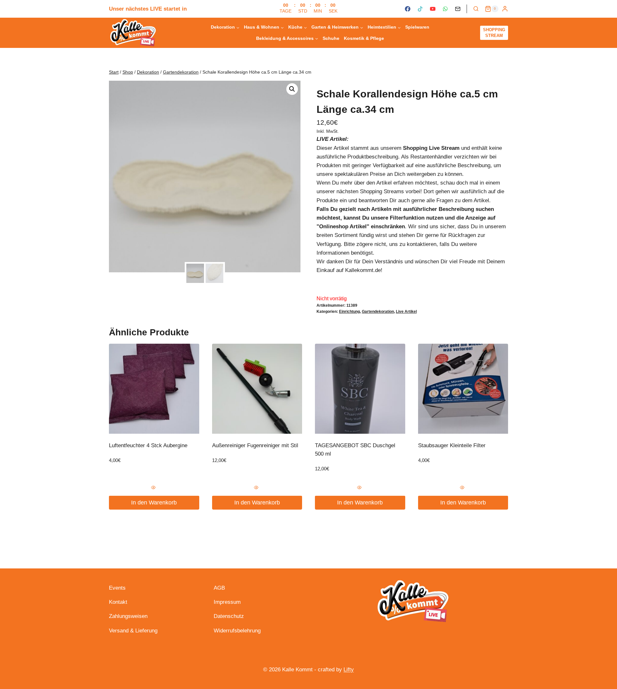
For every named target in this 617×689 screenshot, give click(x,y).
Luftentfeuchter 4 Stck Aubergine (148, 445)
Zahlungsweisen (128, 616)
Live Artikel (406, 311)
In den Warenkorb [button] (154, 502)
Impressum (227, 602)
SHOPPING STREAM (494, 32)
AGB (219, 588)
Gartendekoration (378, 311)
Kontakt (118, 602)
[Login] (505, 8)
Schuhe (331, 38)
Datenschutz (229, 616)
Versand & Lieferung (133, 631)
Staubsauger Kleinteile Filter (452, 445)
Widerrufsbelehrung (237, 631)
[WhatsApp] (445, 9)
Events (117, 588)
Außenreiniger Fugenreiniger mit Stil (255, 445)
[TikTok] (420, 9)
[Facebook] (407, 9)
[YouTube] (432, 9)
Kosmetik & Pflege (364, 38)
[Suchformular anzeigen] (476, 9)
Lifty (349, 669)
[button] (292, 89)
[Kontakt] (457, 9)
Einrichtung (349, 311)
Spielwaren (417, 27)
